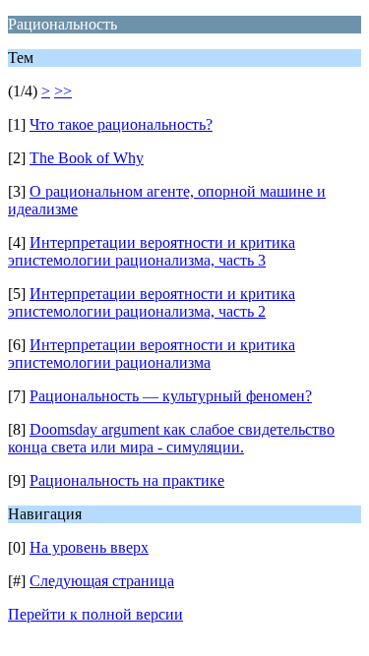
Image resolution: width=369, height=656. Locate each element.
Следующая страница (102, 580)
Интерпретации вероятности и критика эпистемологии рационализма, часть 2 (151, 302)
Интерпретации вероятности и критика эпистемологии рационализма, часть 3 (151, 251)
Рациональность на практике (127, 480)
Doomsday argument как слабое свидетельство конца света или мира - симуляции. (171, 438)
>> (63, 91)
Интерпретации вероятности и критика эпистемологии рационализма (151, 353)
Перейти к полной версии (95, 614)
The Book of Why (87, 157)
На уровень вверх (89, 547)
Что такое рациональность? (121, 124)
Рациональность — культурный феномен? (171, 396)
